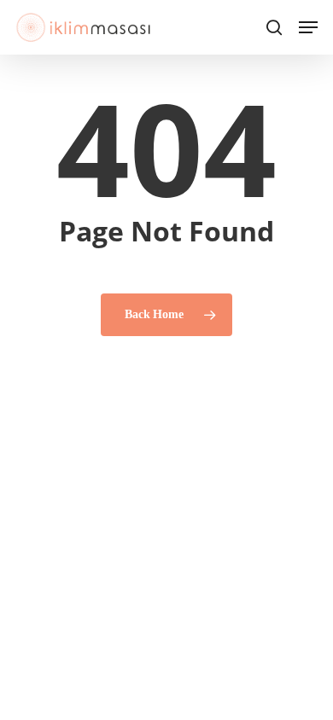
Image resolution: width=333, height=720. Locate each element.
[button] (308, 27)
